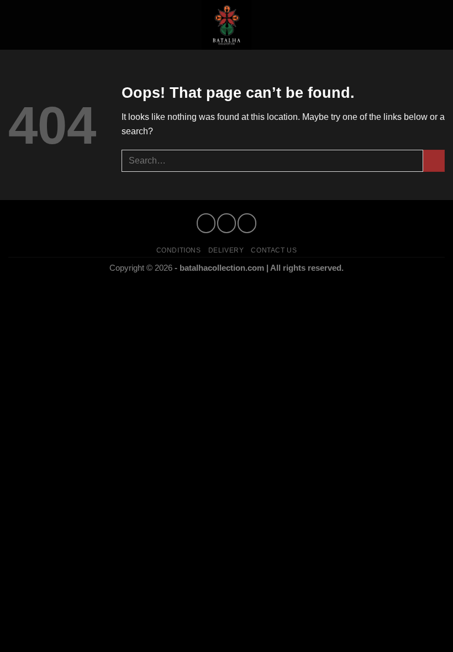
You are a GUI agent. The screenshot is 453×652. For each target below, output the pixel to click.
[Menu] (15, 24)
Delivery (226, 250)
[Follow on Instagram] (226, 223)
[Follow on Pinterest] (247, 223)
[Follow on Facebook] (206, 223)
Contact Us (274, 250)
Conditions (178, 250)
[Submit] (434, 160)
